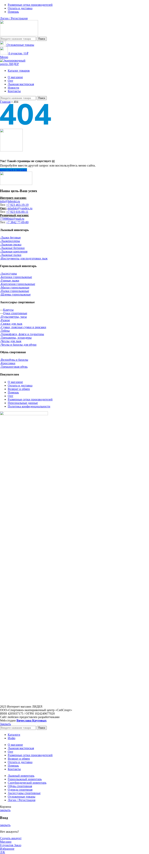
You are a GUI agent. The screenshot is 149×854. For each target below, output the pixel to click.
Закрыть (5, 724)
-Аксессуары (8, 273)
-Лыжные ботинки (12, 248)
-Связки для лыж (11, 323)
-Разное (5, 320)
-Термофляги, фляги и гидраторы (22, 334)
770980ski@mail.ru (12, 218)
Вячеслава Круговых (31, 720)
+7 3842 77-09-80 (17, 222)
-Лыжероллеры (10, 241)
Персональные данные (23, 403)
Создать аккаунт (11, 838)
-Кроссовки (7, 363)
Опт (10, 396)
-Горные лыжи (9, 280)
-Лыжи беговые (10, 237)
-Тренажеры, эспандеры (16, 337)
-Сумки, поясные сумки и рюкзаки (23, 327)
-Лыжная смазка (10, 244)
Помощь (13, 392)
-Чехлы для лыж (10, 341)
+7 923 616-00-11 (17, 211)
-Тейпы (5, 330)
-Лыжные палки (10, 255)
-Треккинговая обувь (14, 366)
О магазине (15, 382)
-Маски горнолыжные (14, 287)
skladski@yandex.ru (19, 208)
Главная (5, 101)
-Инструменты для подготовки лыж (24, 258)
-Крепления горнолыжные (17, 284)
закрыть (5, 810)
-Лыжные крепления (13, 251)
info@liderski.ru (10, 201)
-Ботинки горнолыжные (16, 277)
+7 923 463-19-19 (17, 204)
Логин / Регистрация (21, 800)
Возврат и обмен (19, 389)
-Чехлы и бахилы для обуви (18, 344)
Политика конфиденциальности (29, 406)
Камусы (8, 309)
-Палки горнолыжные (14, 291)
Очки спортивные (15, 313)
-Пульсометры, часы (13, 316)
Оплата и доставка (20, 385)
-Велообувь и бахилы (14, 359)
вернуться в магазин (13, 169)
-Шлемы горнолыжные (15, 294)
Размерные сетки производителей (30, 399)
